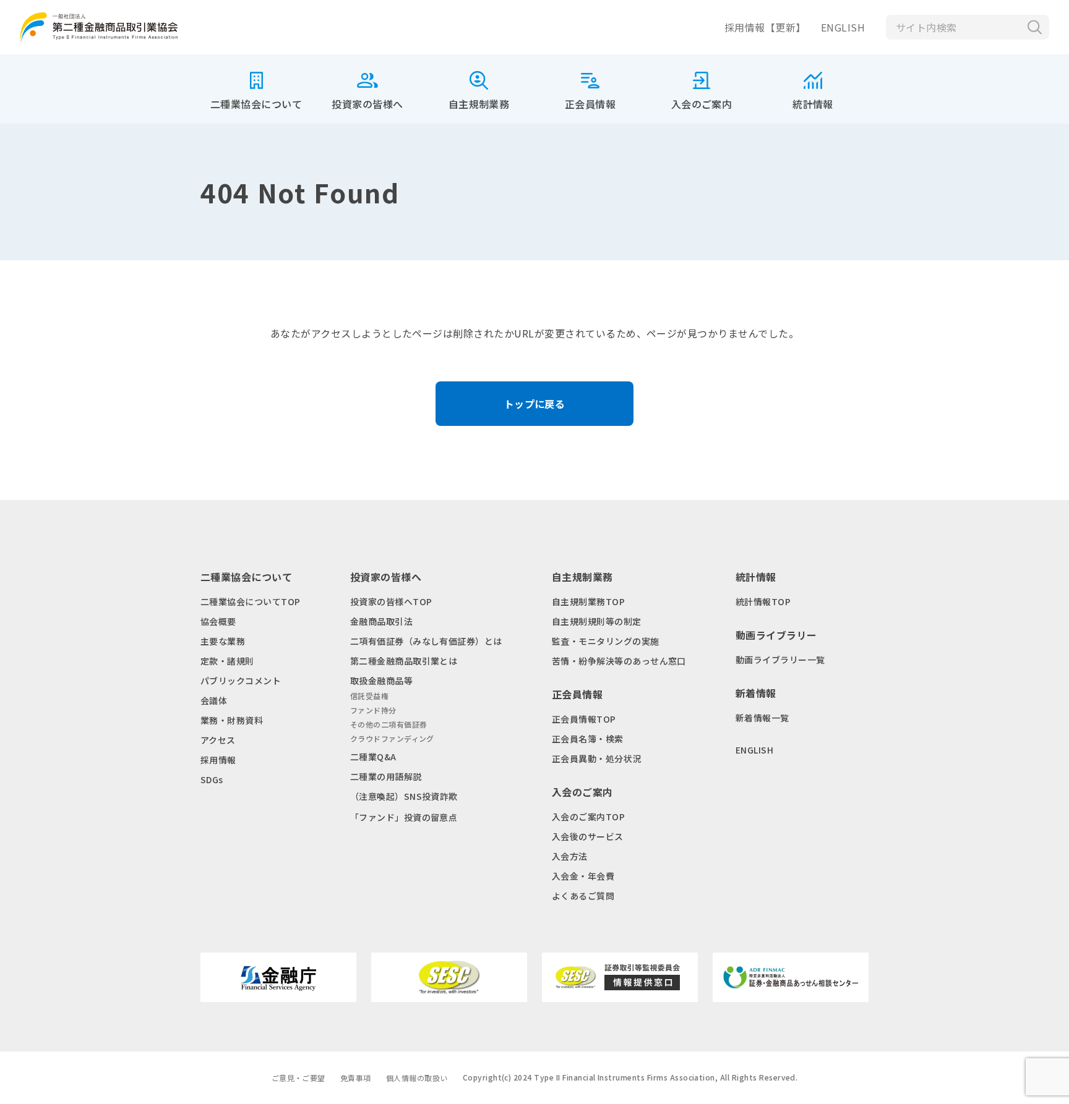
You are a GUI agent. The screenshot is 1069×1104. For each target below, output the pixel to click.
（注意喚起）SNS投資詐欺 (404, 796)
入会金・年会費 (583, 876)
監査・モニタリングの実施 (605, 641)
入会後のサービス (588, 836)
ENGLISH (843, 27)
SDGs (211, 779)
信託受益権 (369, 695)
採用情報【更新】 (765, 27)
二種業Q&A (373, 756)
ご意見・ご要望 (298, 1077)
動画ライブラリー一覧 (780, 659)
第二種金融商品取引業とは (404, 661)
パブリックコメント (240, 680)
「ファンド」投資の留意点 (404, 817)
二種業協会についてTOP (250, 601)
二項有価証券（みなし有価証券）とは (426, 641)
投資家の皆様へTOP (391, 601)
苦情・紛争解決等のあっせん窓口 (619, 661)
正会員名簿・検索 (588, 738)
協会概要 (218, 621)
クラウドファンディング (392, 738)
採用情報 (218, 760)
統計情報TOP (763, 601)
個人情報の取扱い (417, 1077)
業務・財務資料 (231, 720)
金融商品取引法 (381, 621)
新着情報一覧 (762, 717)
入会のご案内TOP (588, 816)
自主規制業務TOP (588, 601)
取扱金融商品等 (381, 680)
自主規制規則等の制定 (597, 621)
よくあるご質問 (583, 896)
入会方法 (570, 856)
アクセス (218, 740)
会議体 (213, 700)
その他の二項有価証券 (388, 724)
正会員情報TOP (584, 719)
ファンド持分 (373, 710)
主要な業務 (222, 641)
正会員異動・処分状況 (597, 758)
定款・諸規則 (227, 661)
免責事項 (355, 1077)
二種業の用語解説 (386, 776)
